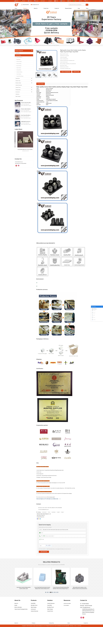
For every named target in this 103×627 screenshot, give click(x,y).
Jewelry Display (24, 45)
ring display (53, 512)
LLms (75, 625)
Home (16, 8)
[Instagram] (18, 165)
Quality (15, 605)
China (49, 512)
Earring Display (19, 69)
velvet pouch (33, 609)
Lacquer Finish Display (20, 76)
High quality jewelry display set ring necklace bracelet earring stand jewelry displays (42, 588)
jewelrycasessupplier (67, 603)
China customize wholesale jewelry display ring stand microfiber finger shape (61, 588)
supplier (58, 512)
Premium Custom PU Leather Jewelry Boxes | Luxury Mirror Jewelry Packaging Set (26, 102)
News (87, 8)
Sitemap (71, 625)
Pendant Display (19, 63)
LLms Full (79, 625)
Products (25, 8)
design (62, 512)
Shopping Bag (18, 89)
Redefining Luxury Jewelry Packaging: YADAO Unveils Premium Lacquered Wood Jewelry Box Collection (24, 149)
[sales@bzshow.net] (38, 518)
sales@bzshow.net (35, 4)
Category (20, 45)
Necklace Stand (18, 82)
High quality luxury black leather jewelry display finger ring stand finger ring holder (55, 529)
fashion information (18, 607)
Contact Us (57, 8)
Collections (17, 94)
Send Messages (44, 551)
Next (33, 142)
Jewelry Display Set (19, 57)
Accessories (18, 91)
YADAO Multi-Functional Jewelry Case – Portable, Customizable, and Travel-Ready (26, 121)
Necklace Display (19, 61)
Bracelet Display (19, 65)
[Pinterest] (16, 165)
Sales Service (94, 308)
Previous (15, 142)
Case (79, 8)
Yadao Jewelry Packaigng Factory (20, 609)
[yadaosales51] (37, 518)
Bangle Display (19, 67)
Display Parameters (66, 71)
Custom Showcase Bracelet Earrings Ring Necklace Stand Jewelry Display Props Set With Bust (23, 588)
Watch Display (18, 96)
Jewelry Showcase (19, 85)
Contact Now (76, 71)
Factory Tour (46, 8)
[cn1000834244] (40, 518)
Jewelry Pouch (18, 87)
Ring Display (30, 45)
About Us (35, 8)
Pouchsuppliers (66, 605)
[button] (101, 27)
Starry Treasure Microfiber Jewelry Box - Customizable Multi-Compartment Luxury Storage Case (26, 115)
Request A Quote (68, 8)
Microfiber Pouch (34, 605)
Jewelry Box (18, 78)
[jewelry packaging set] (51, 27)
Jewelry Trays (18, 80)
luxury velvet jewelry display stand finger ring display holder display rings (79, 588)
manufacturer (44, 512)
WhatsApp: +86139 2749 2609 (86, 605)
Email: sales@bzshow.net (85, 607)
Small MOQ (33, 603)
